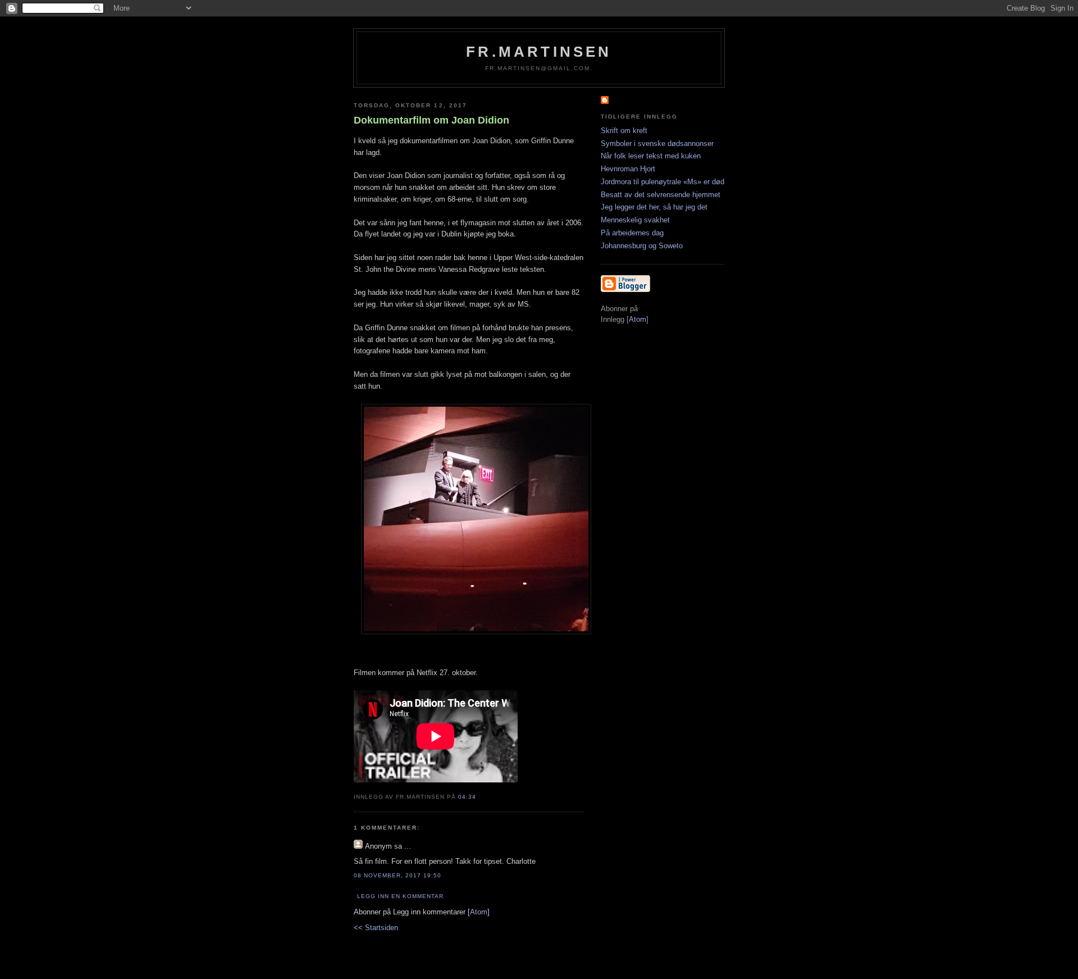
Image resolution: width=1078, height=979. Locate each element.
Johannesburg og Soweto (642, 246)
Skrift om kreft (624, 130)
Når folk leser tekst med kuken (651, 156)
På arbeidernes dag (632, 233)
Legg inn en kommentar (400, 896)
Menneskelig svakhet (635, 220)
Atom (478, 912)
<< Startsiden (376, 927)
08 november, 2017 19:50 (397, 875)
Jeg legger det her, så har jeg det (654, 207)
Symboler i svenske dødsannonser (657, 143)
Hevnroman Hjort (628, 169)
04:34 (467, 797)
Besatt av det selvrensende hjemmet (660, 194)
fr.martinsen (538, 51)
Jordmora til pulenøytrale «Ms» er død (662, 181)
